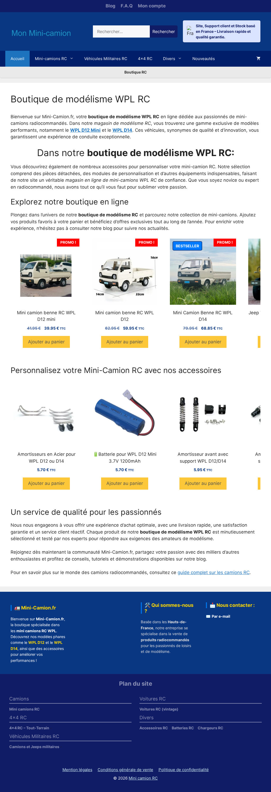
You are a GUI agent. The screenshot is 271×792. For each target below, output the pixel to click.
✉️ (218, 616)
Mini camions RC (24, 709)
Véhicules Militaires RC (105, 58)
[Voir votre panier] (258, 59)
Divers (169, 58)
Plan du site (135, 683)
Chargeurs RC (210, 728)
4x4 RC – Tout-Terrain (29, 728)
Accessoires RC (153, 728)
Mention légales (77, 769)
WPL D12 (36, 642)
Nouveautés (203, 58)
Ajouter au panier (46, 341)
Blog (110, 5)
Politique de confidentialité (184, 769)
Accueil (17, 58)
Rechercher (163, 31)
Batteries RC (183, 728)
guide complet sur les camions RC (214, 572)
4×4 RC (145, 58)
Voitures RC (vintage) (158, 709)
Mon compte (152, 5)
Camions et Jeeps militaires (34, 746)
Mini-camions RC (51, 58)
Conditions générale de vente (125, 769)
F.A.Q (127, 5)
